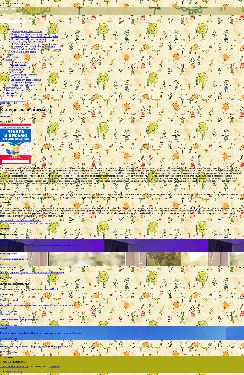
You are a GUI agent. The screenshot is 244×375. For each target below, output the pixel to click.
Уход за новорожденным (23, 85)
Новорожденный (14, 72)
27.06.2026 (5, 338)
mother (6, 116)
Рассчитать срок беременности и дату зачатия (33, 47)
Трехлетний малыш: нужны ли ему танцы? (20, 220)
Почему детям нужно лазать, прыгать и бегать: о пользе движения (34, 346)
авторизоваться (50, 289)
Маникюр (16, 69)
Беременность (12, 57)
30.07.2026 (5, 325)
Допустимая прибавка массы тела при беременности (36, 44)
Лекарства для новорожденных (26, 80)
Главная (9, 54)
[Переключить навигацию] (1, 19)
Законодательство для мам (18, 90)
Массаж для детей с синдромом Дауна (19, 319)
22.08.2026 (5, 311)
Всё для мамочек (10, 8)
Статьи (3, 327)
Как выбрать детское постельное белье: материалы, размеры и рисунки (36, 305)
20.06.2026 (5, 352)
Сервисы (10, 29)
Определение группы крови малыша (29, 34)
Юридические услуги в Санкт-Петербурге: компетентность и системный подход (40, 333)
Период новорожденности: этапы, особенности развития (27, 223)
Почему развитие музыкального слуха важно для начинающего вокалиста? (38, 245)
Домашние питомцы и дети (14, 259)
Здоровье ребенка (19, 77)
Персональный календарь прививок (28, 39)
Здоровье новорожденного (24, 75)
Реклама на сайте (14, 371)
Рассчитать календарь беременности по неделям (34, 36)
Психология (11, 95)
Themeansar (54, 366)
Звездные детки (13, 87)
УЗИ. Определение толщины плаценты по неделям (36, 49)
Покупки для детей (20, 67)
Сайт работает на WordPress (13, 366)
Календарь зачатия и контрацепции (28, 41)
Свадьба (10, 92)
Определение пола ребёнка (24, 52)
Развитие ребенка (8, 103)
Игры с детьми (18, 64)
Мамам (9, 59)
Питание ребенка (19, 62)
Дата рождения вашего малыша (26, 31)
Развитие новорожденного (24, 82)
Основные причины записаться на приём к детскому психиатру (32, 272)
